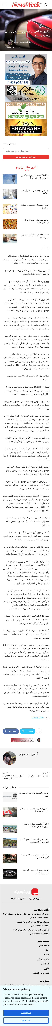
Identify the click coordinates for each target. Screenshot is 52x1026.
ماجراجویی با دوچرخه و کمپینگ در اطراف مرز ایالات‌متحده (34, 841)
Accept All (26, 1013)
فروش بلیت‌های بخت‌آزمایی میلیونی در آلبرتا (34, 206)
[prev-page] (47, 248)
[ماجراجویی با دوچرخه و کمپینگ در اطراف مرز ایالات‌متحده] (10, 843)
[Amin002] (26, 69)
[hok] (26, 93)
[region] (26, 1005)
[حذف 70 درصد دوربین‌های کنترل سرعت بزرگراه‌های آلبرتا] (10, 179)
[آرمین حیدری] (11, 42)
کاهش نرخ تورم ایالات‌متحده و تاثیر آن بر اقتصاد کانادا (34, 810)
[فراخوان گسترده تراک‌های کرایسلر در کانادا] (10, 797)
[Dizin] (26, 110)
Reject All (26, 1020)
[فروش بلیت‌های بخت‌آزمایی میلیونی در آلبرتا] (10, 209)
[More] (39, 731)
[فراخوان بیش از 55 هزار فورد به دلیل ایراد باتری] (10, 874)
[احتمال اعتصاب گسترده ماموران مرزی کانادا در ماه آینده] (10, 828)
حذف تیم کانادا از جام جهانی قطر (38, 776)
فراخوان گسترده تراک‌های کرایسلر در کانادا (34, 794)
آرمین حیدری (24, 42)
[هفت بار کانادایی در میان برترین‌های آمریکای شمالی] (10, 858)
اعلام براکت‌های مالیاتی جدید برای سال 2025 (35, 236)
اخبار (32, 918)
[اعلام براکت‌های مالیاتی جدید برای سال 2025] (10, 238)
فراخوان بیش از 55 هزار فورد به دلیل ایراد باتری (36, 871)
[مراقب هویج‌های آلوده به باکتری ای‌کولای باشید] (10, 223)
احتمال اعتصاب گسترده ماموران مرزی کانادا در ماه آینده (36, 825)
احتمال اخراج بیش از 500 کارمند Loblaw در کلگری (13, 777)
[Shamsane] (26, 127)
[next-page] (43, 248)
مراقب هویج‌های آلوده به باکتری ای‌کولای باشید (36, 221)
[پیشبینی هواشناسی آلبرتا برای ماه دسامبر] (10, 194)
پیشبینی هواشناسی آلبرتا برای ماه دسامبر (35, 192)
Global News (38, 718)
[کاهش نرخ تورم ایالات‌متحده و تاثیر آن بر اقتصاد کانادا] (10, 812)
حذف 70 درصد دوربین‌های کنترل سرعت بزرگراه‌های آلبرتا (35, 177)
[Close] (49, 987)
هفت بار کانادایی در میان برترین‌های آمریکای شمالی (34, 856)
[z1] (26, 740)
